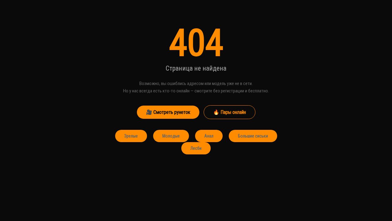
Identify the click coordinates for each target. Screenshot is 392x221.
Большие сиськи (253, 136)
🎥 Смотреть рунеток (168, 112)
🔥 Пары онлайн (229, 112)
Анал (208, 136)
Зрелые (131, 136)
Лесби (196, 148)
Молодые (171, 136)
